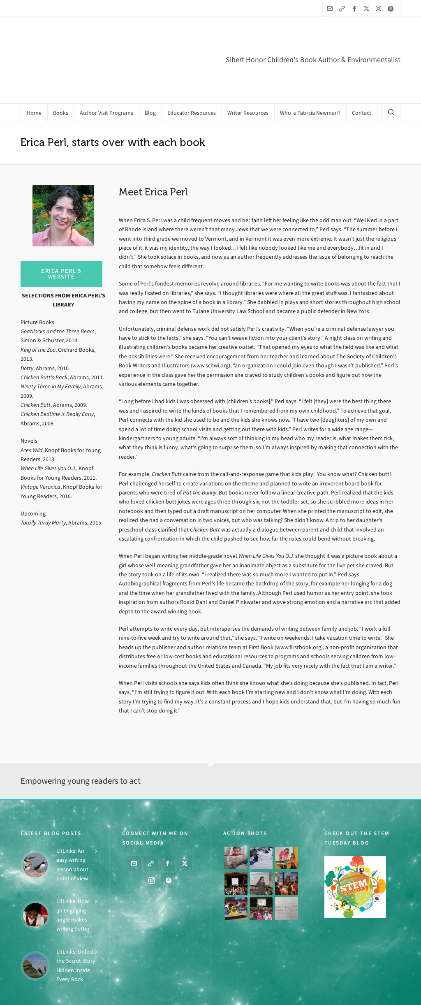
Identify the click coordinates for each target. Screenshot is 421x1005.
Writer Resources (303, 994)
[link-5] (343, 8)
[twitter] (368, 8)
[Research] (236, 893)
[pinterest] (392, 8)
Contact (392, 994)
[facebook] (356, 8)
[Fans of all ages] (236, 842)
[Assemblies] (236, 868)
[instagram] (380, 8)
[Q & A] (261, 868)
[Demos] (286, 842)
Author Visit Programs (194, 994)
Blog (227, 994)
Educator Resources (259, 994)
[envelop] (331, 8)
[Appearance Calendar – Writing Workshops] (286, 893)
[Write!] (261, 842)
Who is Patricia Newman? (352, 994)
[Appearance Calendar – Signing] (286, 868)
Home (139, 994)
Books (158, 994)
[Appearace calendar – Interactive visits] (261, 893)
